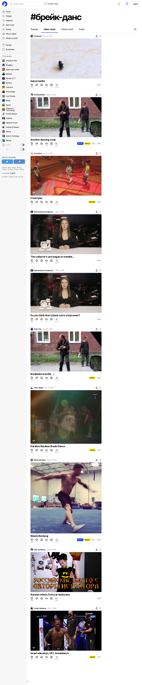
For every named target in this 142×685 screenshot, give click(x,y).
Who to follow (11, 34)
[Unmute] (34, 134)
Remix (80, 143)
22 (98, 85)
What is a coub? (12, 38)
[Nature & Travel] (13, 122)
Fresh (82, 29)
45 (98, 202)
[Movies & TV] (13, 78)
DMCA (22, 169)
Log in (135, 4)
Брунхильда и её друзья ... (44, 212)
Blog (9, 167)
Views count (67, 29)
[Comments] (41, 85)
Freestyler (36, 198)
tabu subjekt (38, 387)
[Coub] (4, 3)
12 (99, 450)
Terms (4, 169)
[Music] (13, 100)
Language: (8, 173)
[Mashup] (13, 74)
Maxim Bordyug (40, 460)
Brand (19, 167)
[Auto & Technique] (13, 136)
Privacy (10, 169)
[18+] (22, 149)
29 (98, 260)
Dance (87, 143)
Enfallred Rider (39, 95)
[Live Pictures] (13, 96)
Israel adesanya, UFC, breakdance (50, 653)
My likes (9, 45)
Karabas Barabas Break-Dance (48, 446)
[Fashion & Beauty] (13, 127)
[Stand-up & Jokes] (13, 69)
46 (98, 540)
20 (98, 378)
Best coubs (10, 25)
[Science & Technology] (13, 109)
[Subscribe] (22, 145)
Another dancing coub (43, 139)
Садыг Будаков (40, 608)
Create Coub (53, 4)
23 (98, 143)
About (4, 167)
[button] (135, 29)
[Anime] (13, 145)
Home (8, 12)
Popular (9, 16)
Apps (14, 167)
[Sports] (13, 105)
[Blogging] (13, 65)
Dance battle (38, 81)
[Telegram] (19, 161)
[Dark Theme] (119, 4)
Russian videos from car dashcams (50, 594)
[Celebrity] (13, 118)
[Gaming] (13, 83)
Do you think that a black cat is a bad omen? (55, 315)
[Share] (96, 36)
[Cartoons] (13, 87)
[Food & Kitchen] (13, 114)
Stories (8, 29)
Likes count (49, 29)
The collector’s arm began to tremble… (52, 256)
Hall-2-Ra (37, 329)
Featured (9, 20)
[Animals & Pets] (13, 60)
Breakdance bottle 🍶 (43, 374)
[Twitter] (7, 161)
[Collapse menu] (28, 681)
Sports (87, 540)
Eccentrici (38, 153)
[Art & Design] (13, 91)
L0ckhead (37, 36)
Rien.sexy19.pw (39, 549)
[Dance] (13, 131)
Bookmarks (10, 49)
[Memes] (13, 140)
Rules (16, 169)
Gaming (92, 202)
